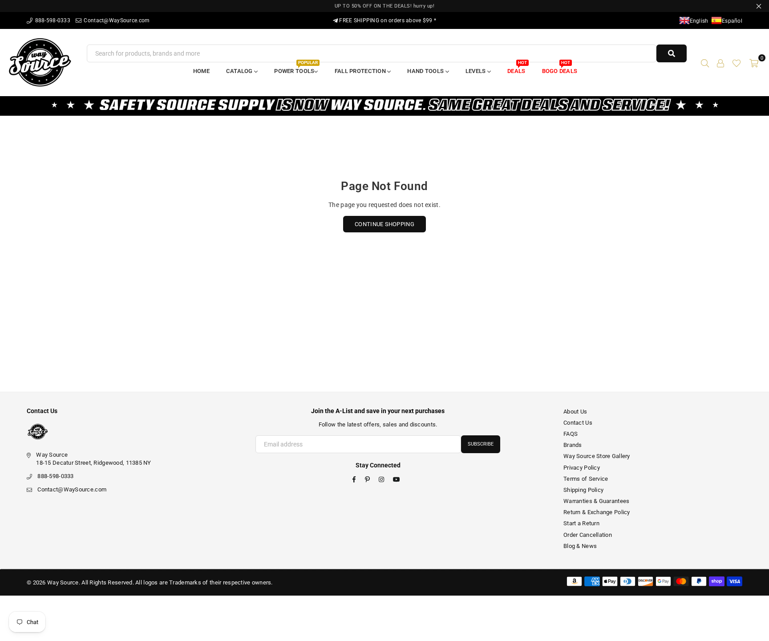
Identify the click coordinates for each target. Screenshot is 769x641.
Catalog (240, 71)
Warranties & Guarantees (596, 501)
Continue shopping (384, 224)
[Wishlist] (736, 62)
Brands (572, 445)
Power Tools (295, 68)
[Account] (720, 62)
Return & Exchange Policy (596, 512)
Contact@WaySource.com (116, 20)
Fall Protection (361, 71)
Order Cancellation (587, 534)
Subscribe (481, 444)
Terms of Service (585, 478)
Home (201, 71)
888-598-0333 (51, 20)
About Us (575, 411)
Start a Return (581, 523)
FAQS (570, 433)
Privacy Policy (581, 467)
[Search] (705, 62)
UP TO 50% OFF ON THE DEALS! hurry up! (385, 6)
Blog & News (580, 546)
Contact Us (577, 422)
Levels (476, 71)
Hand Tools (426, 71)
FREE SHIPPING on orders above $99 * (387, 20)
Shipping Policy (583, 490)
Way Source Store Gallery (596, 456)
